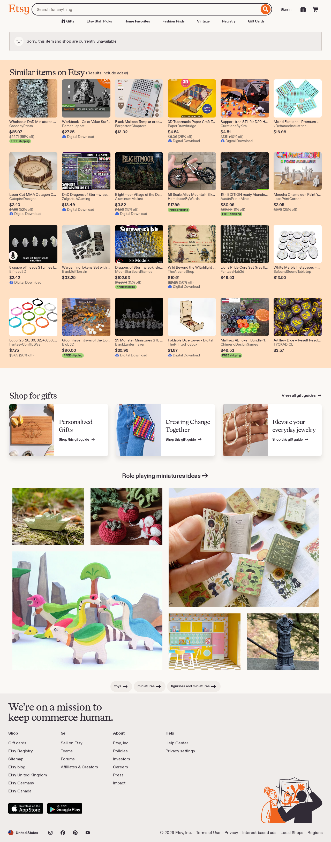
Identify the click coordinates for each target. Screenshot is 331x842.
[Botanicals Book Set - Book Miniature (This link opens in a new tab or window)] (244, 547)
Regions (315, 832)
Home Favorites (137, 21)
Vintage (203, 21)
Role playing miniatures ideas (161, 475)
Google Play (64, 808)
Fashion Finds (173, 21)
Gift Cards (256, 21)
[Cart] (315, 9)
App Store (25, 808)
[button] (23, 832)
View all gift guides (299, 395)
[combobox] (145, 9)
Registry (229, 21)
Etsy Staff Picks (99, 21)
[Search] (265, 9)
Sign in (286, 9)
